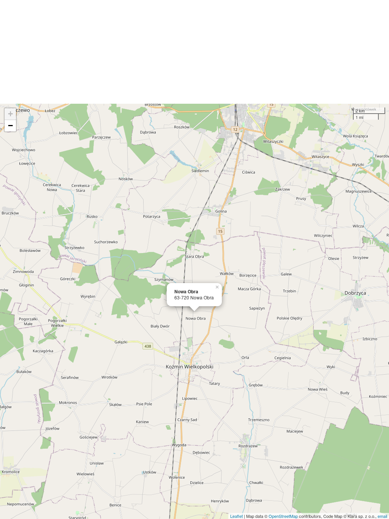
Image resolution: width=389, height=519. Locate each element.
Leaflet (236, 516)
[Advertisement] (194, 52)
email (382, 516)
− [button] (10, 125)
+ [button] (10, 114)
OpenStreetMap (283, 516)
